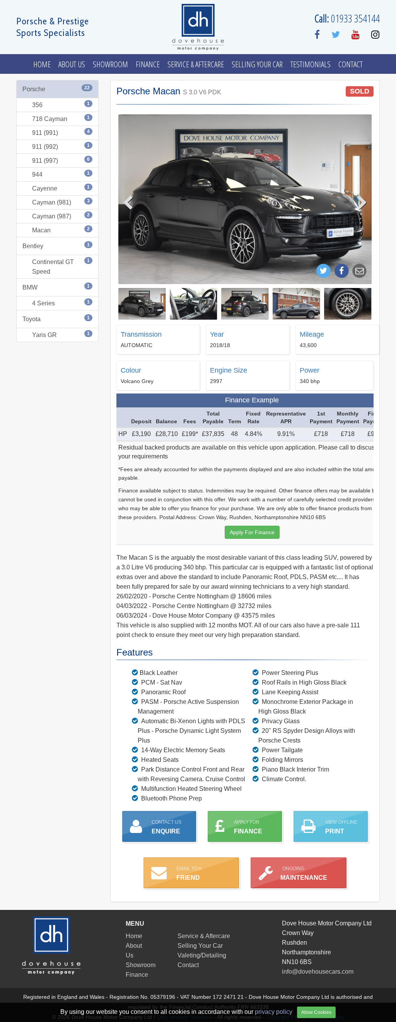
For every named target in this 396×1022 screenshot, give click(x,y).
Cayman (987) (61, 216)
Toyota (56, 318)
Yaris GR (61, 334)
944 (61, 174)
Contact (350, 64)
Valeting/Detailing (202, 955)
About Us (71, 64)
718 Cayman (61, 118)
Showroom (110, 64)
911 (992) (61, 146)
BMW (56, 287)
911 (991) (61, 132)
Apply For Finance (252, 532)
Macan (61, 229)
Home (42, 64)
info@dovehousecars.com (317, 971)
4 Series (61, 303)
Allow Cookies (316, 1012)
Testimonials (310, 64)
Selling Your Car (257, 64)
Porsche (56, 88)
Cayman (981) (61, 202)
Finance (148, 64)
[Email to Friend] (359, 270)
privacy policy (273, 1011)
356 (61, 104)
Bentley (56, 245)
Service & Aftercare (195, 64)
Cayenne (61, 188)
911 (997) (61, 160)
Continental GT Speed (61, 266)
